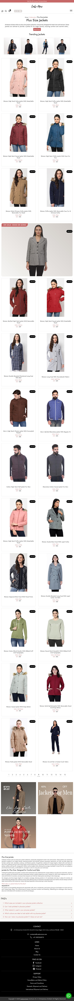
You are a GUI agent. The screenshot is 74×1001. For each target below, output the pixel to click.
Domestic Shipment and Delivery (37, 986)
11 (47, 775)
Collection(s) (32, 17)
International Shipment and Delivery (37, 989)
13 (56, 775)
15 (65, 775)
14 (60, 775)
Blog (37, 952)
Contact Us (37, 955)
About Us (37, 949)
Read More (37, 29)
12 (51, 775)
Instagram (38, 966)
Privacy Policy (37, 977)
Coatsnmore (24, 999)
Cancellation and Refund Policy (37, 980)
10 (43, 775)
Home (26, 17)
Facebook (38, 963)
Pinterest (38, 969)
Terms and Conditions (37, 983)
